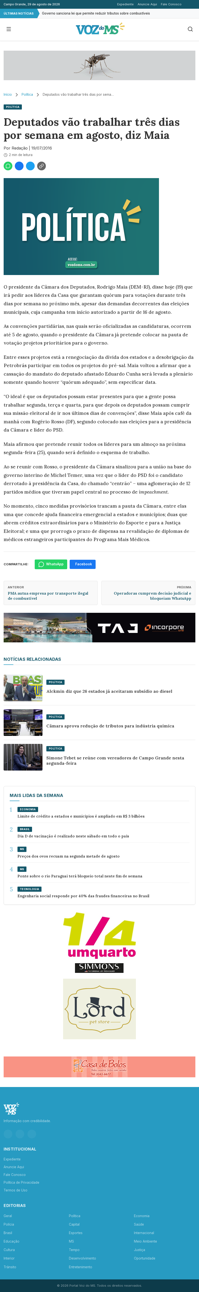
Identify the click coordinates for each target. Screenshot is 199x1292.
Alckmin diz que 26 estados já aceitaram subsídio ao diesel (109, 691)
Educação (11, 1241)
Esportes (76, 1233)
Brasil (8, 1233)
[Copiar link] (41, 166)
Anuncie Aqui (147, 4)
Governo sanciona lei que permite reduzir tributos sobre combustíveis (96, 13)
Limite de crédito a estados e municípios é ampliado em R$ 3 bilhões (81, 816)
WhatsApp (55, 564)
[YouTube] (31, 1134)
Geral (8, 1216)
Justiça (139, 1250)
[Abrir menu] (9, 29)
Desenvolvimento (82, 1258)
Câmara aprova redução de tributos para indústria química (110, 726)
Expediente (125, 4)
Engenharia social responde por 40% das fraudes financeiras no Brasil (83, 896)
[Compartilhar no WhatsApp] (8, 166)
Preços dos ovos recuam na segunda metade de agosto (68, 856)
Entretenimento (80, 1267)
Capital (74, 1224)
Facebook (83, 564)
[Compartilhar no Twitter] (30, 166)
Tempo (74, 1250)
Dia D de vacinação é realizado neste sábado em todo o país (73, 836)
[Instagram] (8, 1134)
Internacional (144, 1233)
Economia (141, 1216)
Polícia (9, 1224)
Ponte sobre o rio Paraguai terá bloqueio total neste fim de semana (79, 876)
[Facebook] (20, 1134)
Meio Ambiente (145, 1241)
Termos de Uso (15, 1190)
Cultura (9, 1250)
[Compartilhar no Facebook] (19, 166)
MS (71, 1241)
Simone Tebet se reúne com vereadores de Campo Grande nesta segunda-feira (115, 760)
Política (27, 94)
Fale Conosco (171, 4)
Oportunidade (144, 1258)
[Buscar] (190, 29)
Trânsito (10, 1267)
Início (8, 94)
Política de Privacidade (21, 1182)
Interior (9, 1258)
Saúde (139, 1224)
